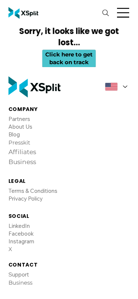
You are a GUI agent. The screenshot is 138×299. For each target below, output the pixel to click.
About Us (20, 126)
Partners (19, 118)
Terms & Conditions (32, 190)
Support (18, 274)
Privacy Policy (25, 198)
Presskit (19, 142)
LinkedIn (19, 225)
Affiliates (22, 152)
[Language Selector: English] (114, 87)
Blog (14, 134)
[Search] (105, 13)
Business (20, 282)
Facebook (21, 233)
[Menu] (123, 12)
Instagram (21, 241)
